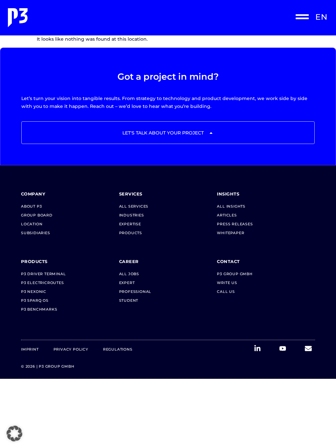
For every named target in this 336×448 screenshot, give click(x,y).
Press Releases (235, 224)
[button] (14, 433)
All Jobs (129, 274)
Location (31, 224)
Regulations (118, 349)
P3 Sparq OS (35, 300)
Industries (131, 215)
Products (130, 233)
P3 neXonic (33, 291)
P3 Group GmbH (234, 274)
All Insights (231, 206)
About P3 (31, 206)
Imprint (30, 349)
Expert (127, 282)
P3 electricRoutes (42, 282)
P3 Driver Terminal (43, 274)
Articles (227, 215)
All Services (134, 206)
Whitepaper (230, 233)
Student (128, 300)
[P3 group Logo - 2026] (86, 17)
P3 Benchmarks (39, 309)
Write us (227, 282)
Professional (135, 291)
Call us (226, 291)
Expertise (130, 224)
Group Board (36, 215)
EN (321, 17)
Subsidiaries (35, 233)
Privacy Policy (70, 349)
